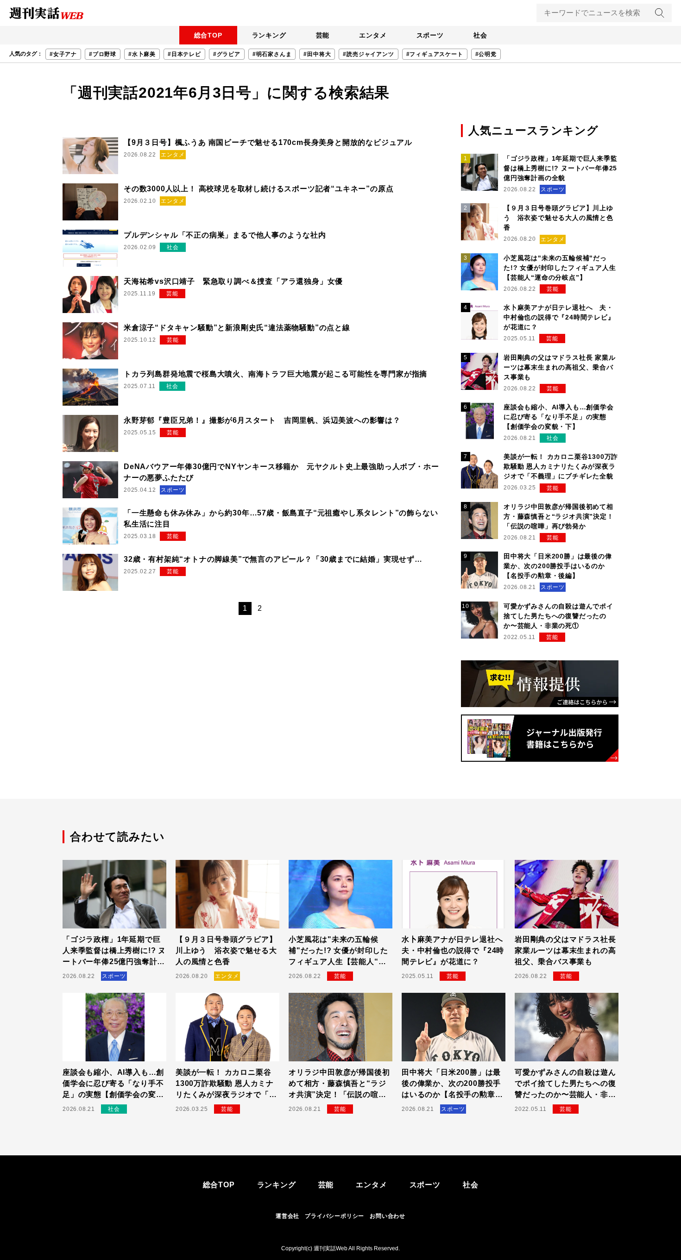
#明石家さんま (272, 54)
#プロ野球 (102, 54)
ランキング (269, 35)
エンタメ (372, 35)
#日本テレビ (184, 54)
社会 (480, 35)
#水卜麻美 (142, 54)
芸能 (323, 35)
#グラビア (226, 54)
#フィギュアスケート (434, 54)
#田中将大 (317, 54)
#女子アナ (63, 54)
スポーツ (430, 35)
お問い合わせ (387, 1216)
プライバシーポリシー (334, 1216)
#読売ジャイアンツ (368, 54)
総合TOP (208, 35)
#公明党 (486, 54)
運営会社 (287, 1216)
